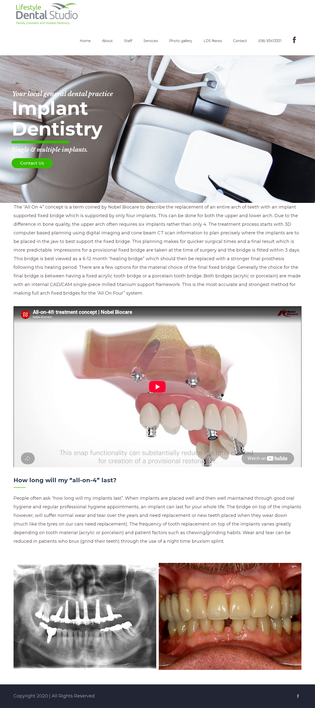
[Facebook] (294, 41)
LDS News (213, 41)
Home (85, 41)
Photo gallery (180, 41)
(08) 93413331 (270, 41)
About (107, 41)
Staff (128, 41)
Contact (240, 41)
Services (150, 41)
